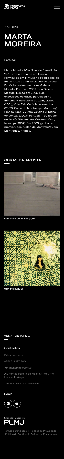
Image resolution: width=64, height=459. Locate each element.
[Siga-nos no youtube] (17, 404)
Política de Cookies (16, 434)
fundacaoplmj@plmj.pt (18, 367)
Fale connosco (13, 355)
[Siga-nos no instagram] (8, 404)
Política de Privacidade (43, 431)
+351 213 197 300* (15, 361)
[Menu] (57, 7)
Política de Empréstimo (44, 434)
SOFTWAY (48, 452)
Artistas (12, 27)
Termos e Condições (15, 431)
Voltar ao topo (15, 335)
